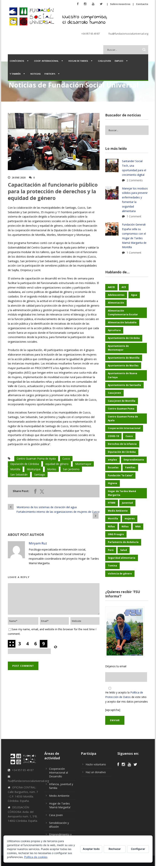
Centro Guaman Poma (121, 408)
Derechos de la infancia (122, 444)
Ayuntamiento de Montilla (123, 357)
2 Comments (135, 180)
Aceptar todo (91, 848)
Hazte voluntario (96, 764)
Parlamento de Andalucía (123, 542)
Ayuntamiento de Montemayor (118, 347)
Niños (125, 526)
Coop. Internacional (46, 60)
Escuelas (113, 467)
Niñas (111, 526)
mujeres (130, 518)
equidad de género (56, 464)
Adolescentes (116, 295)
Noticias (35, 73)
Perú (111, 550)
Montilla (15, 469)
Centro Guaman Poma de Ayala (36, 458)
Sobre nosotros (120, 4)
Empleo (119, 60)
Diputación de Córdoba (24, 464)
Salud (123, 550)
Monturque (34, 469)
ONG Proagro (116, 534)
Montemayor (83, 464)
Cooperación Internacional (124, 428)
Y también (15, 73)
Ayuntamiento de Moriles (123, 365)
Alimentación (116, 302)
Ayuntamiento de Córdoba (124, 338)
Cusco (66, 458)
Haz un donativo (96, 772)
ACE (124, 287)
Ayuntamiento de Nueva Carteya (122, 375)
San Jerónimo (71, 469)
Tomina (112, 565)
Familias (130, 467)
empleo (112, 459)
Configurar (138, 848)
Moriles (51, 469)
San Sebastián (19, 474)
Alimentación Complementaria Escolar (123, 312)
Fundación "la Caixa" (120, 475)
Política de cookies (35, 857)
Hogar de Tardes (78, 60)
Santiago (39, 474)
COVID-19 (113, 436)
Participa (50, 73)
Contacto (142, 4)
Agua (134, 295)
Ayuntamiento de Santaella (124, 385)
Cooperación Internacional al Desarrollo (58, 772)
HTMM (111, 502)
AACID (111, 287)
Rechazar (115, 848)
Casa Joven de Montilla (121, 400)
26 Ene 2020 (18, 177)
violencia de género (120, 573)
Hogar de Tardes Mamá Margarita (122, 493)
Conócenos (17, 60)
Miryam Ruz (38, 543)
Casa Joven (104, 60)
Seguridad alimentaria (121, 557)
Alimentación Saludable (122, 322)
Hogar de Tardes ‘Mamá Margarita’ (60, 805)
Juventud (127, 502)
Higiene (112, 483)
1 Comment (134, 216)
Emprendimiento (134, 459)
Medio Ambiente (118, 510)
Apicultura (114, 330)
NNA (138, 526)
